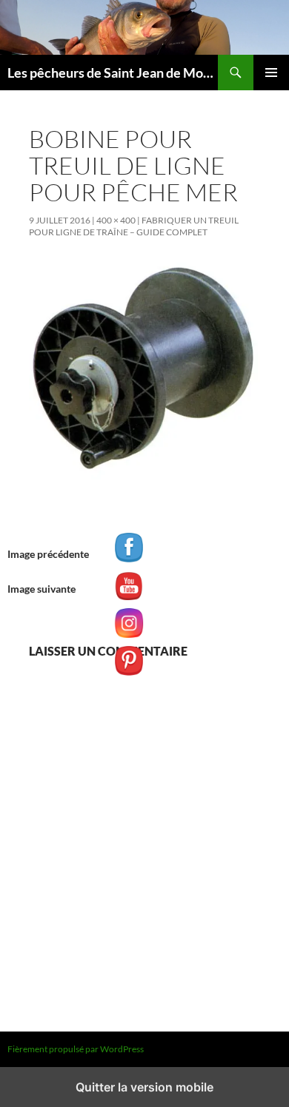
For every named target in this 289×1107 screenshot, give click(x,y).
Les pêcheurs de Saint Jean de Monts (112, 72)
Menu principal (271, 72)
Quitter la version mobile (144, 1087)
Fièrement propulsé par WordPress (75, 1048)
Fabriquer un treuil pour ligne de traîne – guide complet (134, 226)
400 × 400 (116, 220)
